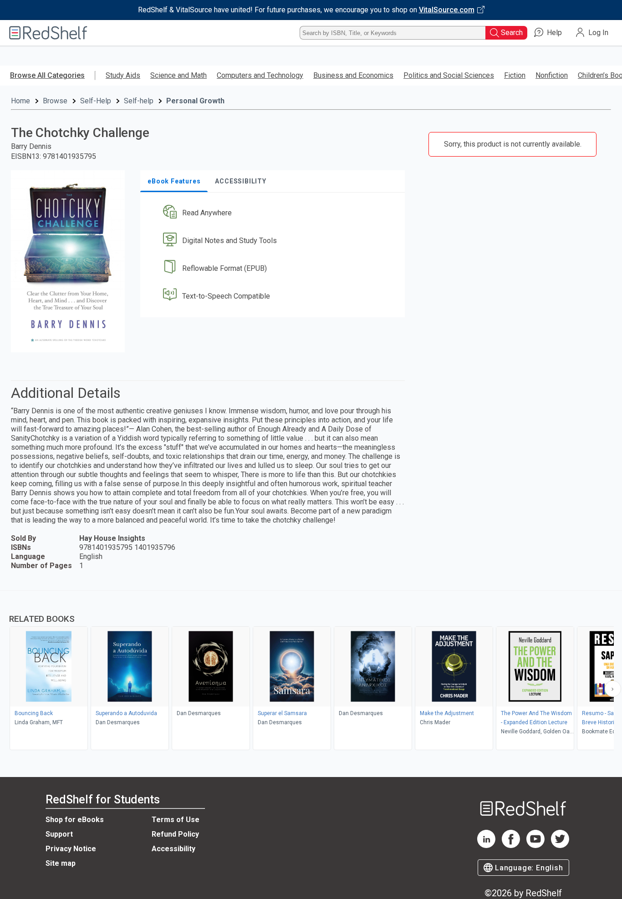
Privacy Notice (71, 848)
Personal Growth (195, 101)
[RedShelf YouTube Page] (535, 845)
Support (59, 834)
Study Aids (123, 75)
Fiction (514, 75)
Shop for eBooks (75, 819)
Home (20, 101)
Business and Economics (353, 75)
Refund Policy (175, 834)
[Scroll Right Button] (613, 689)
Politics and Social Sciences (448, 75)
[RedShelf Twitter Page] (560, 845)
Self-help (138, 101)
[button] (274, 213)
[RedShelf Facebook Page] (511, 845)
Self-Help (95, 101)
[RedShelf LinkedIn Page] (486, 845)
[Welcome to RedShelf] (48, 33)
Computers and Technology (260, 75)
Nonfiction (551, 75)
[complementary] (311, 671)
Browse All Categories (47, 75)
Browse (55, 101)
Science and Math (178, 75)
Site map (61, 863)
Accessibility (173, 848)
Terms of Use (175, 819)
